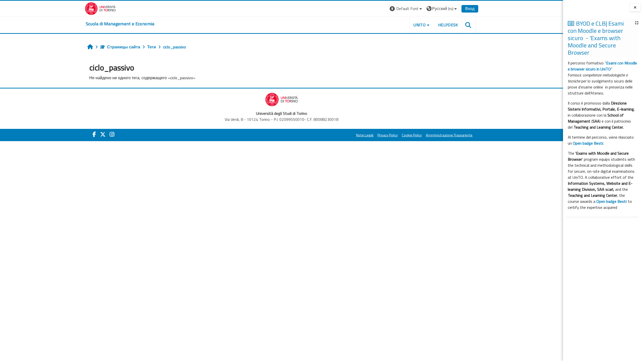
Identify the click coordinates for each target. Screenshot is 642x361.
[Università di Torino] (100, 8)
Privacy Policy (387, 135)
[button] (406, 9)
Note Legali (364, 135)
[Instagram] (112, 134)
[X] (103, 134)
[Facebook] (94, 134)
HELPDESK (448, 25)
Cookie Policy (412, 135)
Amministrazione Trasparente (449, 135)
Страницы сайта (123, 47)
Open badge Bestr (611, 201)
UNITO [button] (420, 25)
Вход (469, 9)
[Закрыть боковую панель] (635, 7)
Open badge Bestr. (588, 143)
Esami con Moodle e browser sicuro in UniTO (602, 66)
